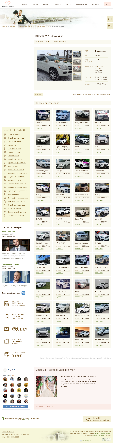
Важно (35, 4)
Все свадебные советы (43, 407)
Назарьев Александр (10, 264)
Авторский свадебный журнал (17, 341)
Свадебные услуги (14, 129)
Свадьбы (58, 4)
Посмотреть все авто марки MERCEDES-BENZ (94, 94)
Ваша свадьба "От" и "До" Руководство (18, 316)
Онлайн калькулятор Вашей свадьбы (18, 304)
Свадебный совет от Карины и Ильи (55, 369)
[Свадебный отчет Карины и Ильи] (46, 386)
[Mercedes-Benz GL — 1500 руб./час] (54, 65)
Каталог (46, 4)
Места (68, 4)
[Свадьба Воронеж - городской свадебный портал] (106, 440)
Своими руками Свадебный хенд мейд (19, 354)
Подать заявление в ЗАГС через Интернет (19, 329)
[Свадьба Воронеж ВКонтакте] (23, 293)
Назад (39, 94)
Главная (24, 4)
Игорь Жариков (8, 232)
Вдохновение (81, 4)
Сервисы (95, 4)
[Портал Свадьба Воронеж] (8, 4)
